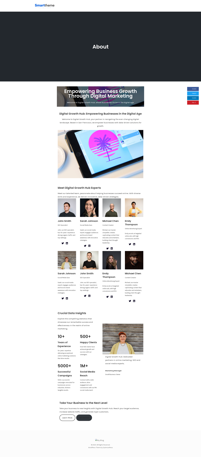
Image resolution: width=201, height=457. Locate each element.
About (100, 46)
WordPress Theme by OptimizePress (100, 447)
